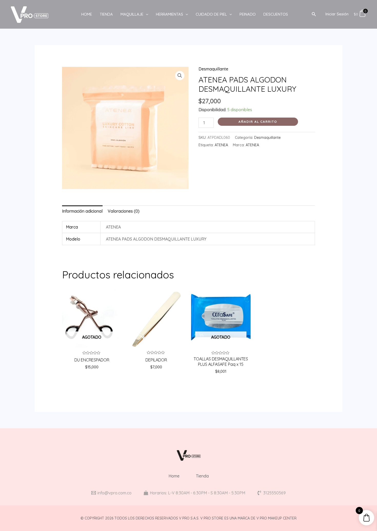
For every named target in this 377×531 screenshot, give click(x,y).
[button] (179, 75)
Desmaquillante (213, 68)
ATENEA (221, 145)
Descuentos (275, 14)
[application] (145, 14)
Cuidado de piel (211, 14)
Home (86, 14)
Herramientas (169, 14)
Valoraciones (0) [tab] (124, 211)
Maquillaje (132, 14)
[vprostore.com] (29, 13)
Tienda (106, 14)
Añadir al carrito (258, 121)
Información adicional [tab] (82, 211)
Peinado (248, 14)
